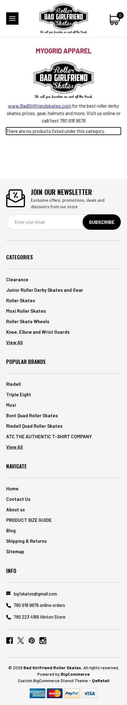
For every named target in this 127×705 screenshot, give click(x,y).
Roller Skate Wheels (27, 321)
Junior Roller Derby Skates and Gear (44, 290)
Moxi (11, 405)
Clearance (17, 279)
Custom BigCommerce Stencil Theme (53, 680)
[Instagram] (42, 640)
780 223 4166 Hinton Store (39, 617)
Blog (11, 530)
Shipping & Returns (26, 541)
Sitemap (15, 551)
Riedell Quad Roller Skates (34, 426)
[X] (20, 640)
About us (15, 509)
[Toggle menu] (12, 18)
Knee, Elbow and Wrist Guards (38, 332)
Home (12, 488)
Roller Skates (20, 300)
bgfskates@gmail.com (35, 593)
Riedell (13, 384)
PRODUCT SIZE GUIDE (29, 520)
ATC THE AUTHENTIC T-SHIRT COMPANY (49, 436)
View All (14, 342)
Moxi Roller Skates (26, 311)
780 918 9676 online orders (39, 605)
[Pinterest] (31, 640)
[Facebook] (9, 640)
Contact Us (18, 499)
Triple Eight (18, 394)
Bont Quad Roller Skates (32, 415)
